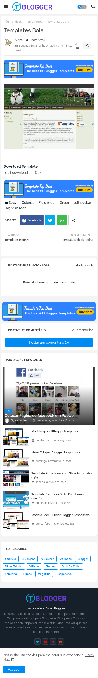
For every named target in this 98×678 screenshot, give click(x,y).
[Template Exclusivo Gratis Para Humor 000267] (16, 500)
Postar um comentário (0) (49, 342)
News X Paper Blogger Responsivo (55, 452)
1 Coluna (10, 559)
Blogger (83, 559)
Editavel (34, 566)
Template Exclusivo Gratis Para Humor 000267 (58, 496)
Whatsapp (62, 220)
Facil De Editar (71, 566)
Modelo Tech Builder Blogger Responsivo (60, 515)
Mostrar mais (84, 265)
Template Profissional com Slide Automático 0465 (62, 475)
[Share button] (73, 220)
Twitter (50, 220)
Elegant (51, 566)
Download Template (21, 166)
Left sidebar (82, 202)
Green (64, 202)
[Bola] (49, 148)
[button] (82, 7)
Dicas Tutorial (14, 566)
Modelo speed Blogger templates (55, 431)
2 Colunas (28, 559)
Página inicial (13, 21)
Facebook (34, 220)
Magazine (44, 574)
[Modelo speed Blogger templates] (16, 437)
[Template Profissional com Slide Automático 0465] (16, 479)
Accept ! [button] (14, 669)
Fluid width (47, 202)
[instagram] (53, 641)
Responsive (64, 574)
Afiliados (66, 559)
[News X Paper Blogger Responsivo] (16, 458)
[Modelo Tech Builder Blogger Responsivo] (16, 521)
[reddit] (61, 641)
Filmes (27, 574)
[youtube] (45, 641)
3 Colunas (26, 202)
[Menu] (6, 7)
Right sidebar (35, 21)
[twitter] (37, 641)
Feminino (11, 574)
